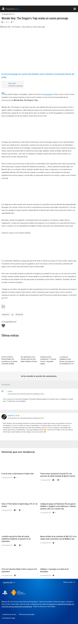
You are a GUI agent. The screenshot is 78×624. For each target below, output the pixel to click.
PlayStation (12, 9)
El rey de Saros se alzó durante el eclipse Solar (18, 473)
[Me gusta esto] (15, 477)
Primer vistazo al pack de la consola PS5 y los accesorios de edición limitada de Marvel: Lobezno (57, 474)
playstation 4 (5, 314)
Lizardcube (48, 94)
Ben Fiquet (12, 83)
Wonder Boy (19, 314)
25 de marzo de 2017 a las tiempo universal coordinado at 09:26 (26, 418)
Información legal (8, 618)
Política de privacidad (26, 614)
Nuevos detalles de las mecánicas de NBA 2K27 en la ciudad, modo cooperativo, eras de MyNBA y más (58, 537)
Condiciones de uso (9, 614)
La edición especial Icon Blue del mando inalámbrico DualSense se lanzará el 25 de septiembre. (16, 538)
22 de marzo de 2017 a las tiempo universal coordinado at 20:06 (26, 394)
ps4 (12, 314)
